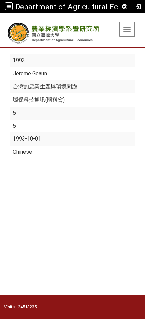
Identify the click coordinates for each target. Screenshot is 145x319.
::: (2, 21)
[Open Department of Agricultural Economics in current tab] (54, 33)
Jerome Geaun (30, 73)
